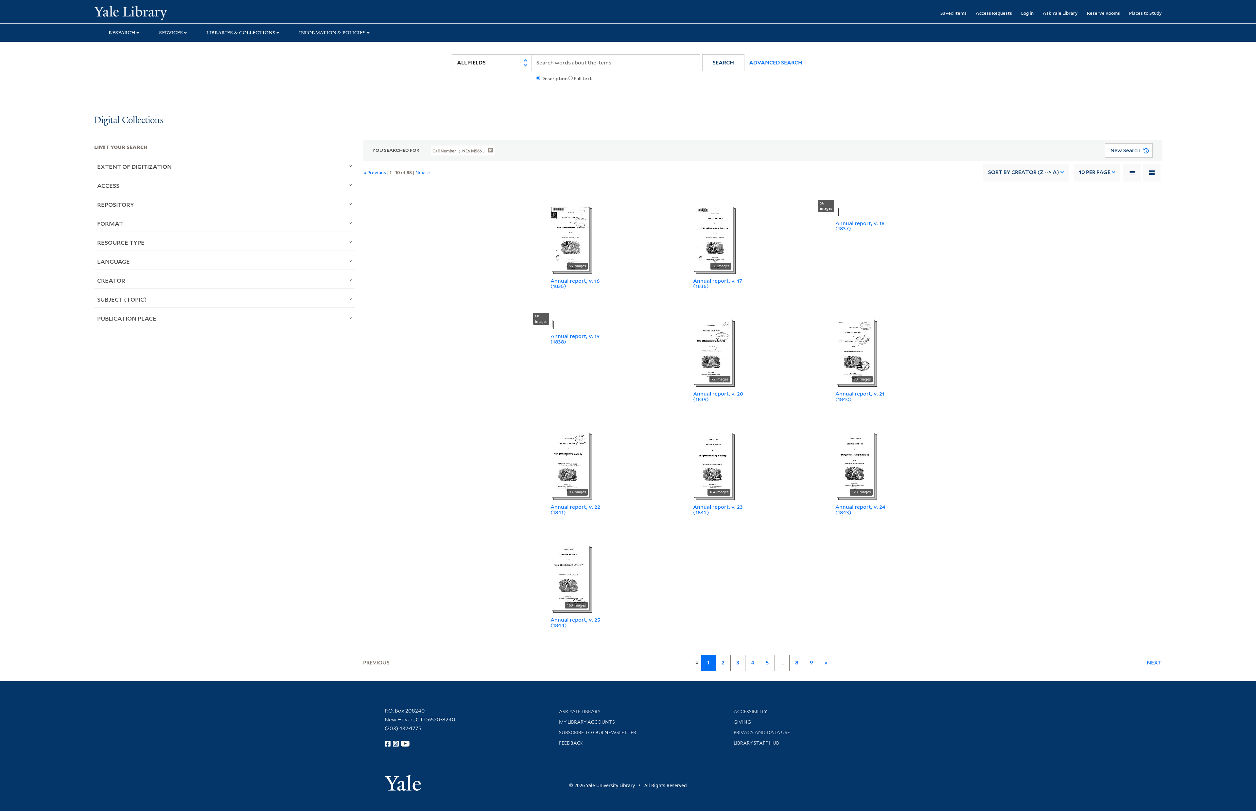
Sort (1023, 172)
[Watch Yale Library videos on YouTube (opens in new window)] (405, 744)
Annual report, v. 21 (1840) (859, 396)
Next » (422, 172)
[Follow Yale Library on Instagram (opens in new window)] (396, 744)
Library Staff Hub (756, 743)
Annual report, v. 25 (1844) (575, 622)
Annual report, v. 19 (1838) (575, 339)
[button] (723, 62)
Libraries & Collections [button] (240, 32)
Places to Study (1145, 13)
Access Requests (994, 13)
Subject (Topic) (122, 299)
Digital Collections (129, 120)
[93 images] (569, 463)
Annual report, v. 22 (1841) (575, 509)
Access (108, 185)
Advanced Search (775, 63)
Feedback (571, 743)
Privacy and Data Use (762, 732)
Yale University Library (174, 12)
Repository (115, 204)
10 (1094, 172)
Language (113, 261)
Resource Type (121, 242)
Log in (1027, 13)
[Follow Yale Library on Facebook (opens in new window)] (388, 744)
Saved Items (953, 13)
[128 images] (854, 463)
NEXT (1154, 663)
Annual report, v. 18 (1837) (859, 226)
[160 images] (569, 576)
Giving (742, 722)
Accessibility (750, 711)
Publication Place (126, 318)
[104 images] (712, 463)
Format (110, 223)
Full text (583, 78)
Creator (111, 280)
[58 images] (713, 237)
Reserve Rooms (1103, 13)
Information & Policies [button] (332, 32)
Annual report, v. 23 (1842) (718, 509)
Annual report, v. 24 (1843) (860, 509)
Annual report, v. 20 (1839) (718, 396)
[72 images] (712, 350)
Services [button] (171, 32)
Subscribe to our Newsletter (597, 732)
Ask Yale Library (1060, 13)
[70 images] (854, 350)
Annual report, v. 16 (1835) (575, 283)
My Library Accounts (587, 722)
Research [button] (122, 32)
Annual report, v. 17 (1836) (717, 283)
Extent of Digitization (134, 166)
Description (554, 78)
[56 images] (569, 237)
